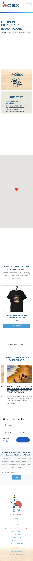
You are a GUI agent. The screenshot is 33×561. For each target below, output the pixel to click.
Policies (17, 524)
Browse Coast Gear (16, 344)
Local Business (6, 33)
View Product (16, 326)
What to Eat (16, 540)
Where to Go (16, 531)
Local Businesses (16, 543)
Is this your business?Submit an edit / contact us (15, 110)
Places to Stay (16, 537)
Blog (16, 518)
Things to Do (16, 534)
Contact (16, 521)
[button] (30, 312)
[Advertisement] (16, 52)
